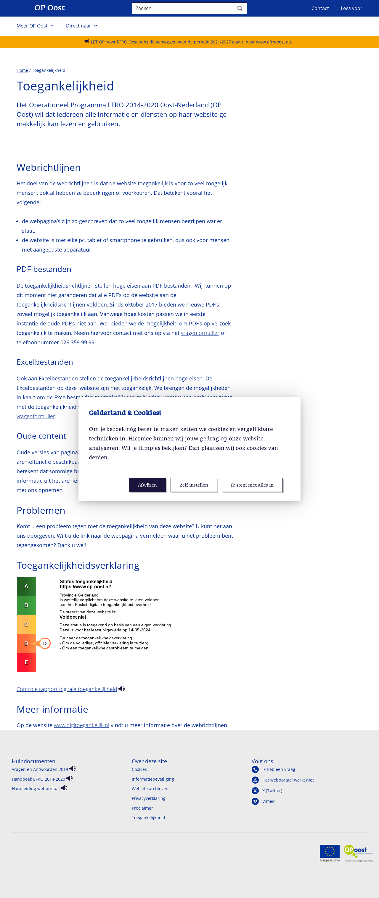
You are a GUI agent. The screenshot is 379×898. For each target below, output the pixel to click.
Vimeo (268, 801)
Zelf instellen (194, 485)
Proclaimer (142, 808)
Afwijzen (147, 485)
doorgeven (40, 535)
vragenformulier (200, 332)
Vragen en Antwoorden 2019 (40, 769)
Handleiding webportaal (36, 788)
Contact (320, 8)
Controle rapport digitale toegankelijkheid (67, 689)
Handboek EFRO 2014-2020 (38, 779)
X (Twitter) (272, 790)
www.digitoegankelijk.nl (81, 725)
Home (22, 70)
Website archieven (150, 788)
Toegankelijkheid (148, 817)
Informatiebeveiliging (153, 779)
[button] (35, 26)
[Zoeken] (240, 8)
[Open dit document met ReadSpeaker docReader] (121, 689)
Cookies (139, 769)
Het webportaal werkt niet (288, 780)
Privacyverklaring (149, 798)
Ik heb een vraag (278, 769)
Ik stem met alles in (252, 485)
